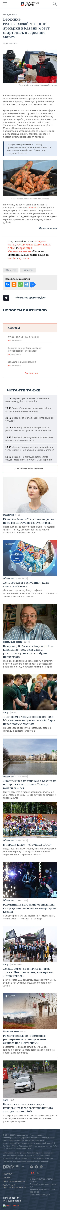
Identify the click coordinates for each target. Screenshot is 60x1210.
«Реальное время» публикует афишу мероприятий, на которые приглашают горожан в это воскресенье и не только (30, 589)
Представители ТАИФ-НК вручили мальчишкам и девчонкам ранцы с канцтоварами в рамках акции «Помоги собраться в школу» (29, 849)
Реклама (7, 1178)
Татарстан (27, 269)
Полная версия (11, 1197)
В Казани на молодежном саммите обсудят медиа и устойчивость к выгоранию (28, 458)
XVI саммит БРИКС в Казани (23, 338)
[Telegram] (26, 284)
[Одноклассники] (14, 284)
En (38, 1173)
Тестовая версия (12, 1200)
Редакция (8, 1174)
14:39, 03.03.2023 (10, 43)
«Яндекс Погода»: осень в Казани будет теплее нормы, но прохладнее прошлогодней (29, 448)
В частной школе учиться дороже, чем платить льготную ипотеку (29, 439)
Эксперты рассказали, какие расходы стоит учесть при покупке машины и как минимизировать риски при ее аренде (30, 1112)
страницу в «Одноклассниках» (20, 249)
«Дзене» (24, 258)
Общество (10, 14)
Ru (32, 1173)
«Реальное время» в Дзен (30, 297)
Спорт (6, 712)
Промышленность (12, 642)
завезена (33, 207)
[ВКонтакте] (7, 284)
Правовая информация (14, 1181)
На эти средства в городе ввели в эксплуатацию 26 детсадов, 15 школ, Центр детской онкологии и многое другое (29, 789)
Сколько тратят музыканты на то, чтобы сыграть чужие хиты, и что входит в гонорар (29, 911)
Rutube (12, 258)
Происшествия (11, 1031)
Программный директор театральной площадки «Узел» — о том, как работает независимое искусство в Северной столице (29, 525)
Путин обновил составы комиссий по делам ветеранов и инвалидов (28, 409)
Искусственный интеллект (22, 363)
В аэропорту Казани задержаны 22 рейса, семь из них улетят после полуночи (28, 429)
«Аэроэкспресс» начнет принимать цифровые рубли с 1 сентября (27, 400)
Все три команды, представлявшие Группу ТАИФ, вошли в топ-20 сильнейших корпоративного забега (29, 977)
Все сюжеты (31, 373)
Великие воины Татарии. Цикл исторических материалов (24, 351)
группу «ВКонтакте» (29, 244)
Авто (5, 1100)
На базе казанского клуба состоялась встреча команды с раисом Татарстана (29, 723)
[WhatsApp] (20, 284)
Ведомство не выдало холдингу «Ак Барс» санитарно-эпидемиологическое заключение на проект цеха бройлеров (29, 1044)
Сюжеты (14, 327)
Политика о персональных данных (14, 1186)
